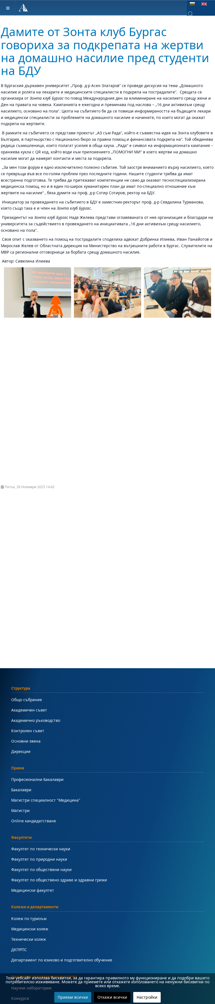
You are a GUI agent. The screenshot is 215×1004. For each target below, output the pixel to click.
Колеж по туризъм (28, 918)
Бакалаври (21, 789)
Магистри (20, 810)
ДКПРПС (19, 949)
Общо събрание (26, 699)
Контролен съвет (27, 730)
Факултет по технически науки (40, 848)
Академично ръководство (35, 720)
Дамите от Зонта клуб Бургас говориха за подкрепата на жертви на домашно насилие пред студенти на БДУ (105, 51)
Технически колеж (28, 939)
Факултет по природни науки (39, 859)
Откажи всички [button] (112, 997)
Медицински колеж (29, 929)
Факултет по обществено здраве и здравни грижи (59, 880)
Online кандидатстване (33, 820)
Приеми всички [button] (73, 997)
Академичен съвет (29, 710)
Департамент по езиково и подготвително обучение (61, 960)
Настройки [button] (147, 997)
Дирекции (21, 751)
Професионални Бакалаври (37, 779)
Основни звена (26, 741)
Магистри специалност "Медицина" (45, 800)
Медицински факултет (32, 890)
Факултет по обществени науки (41, 869)
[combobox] (194, 14)
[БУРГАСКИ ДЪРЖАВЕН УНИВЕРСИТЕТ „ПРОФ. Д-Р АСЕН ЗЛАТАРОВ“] (23, 8)
